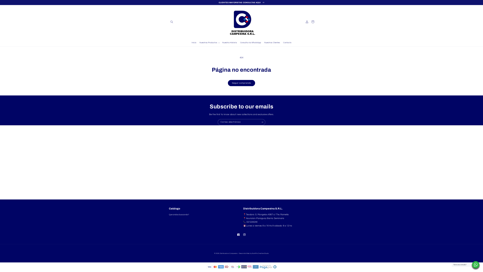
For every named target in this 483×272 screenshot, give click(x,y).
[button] (172, 22)
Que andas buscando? (179, 215)
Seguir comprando (241, 83)
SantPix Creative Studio (260, 253)
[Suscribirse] (262, 122)
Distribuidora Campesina (229, 253)
